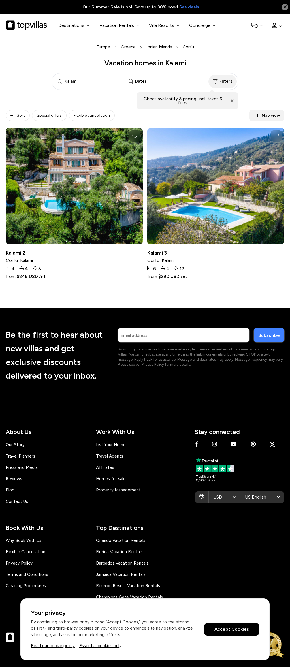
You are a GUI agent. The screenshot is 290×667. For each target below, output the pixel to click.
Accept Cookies (231, 629)
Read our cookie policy (53, 645)
